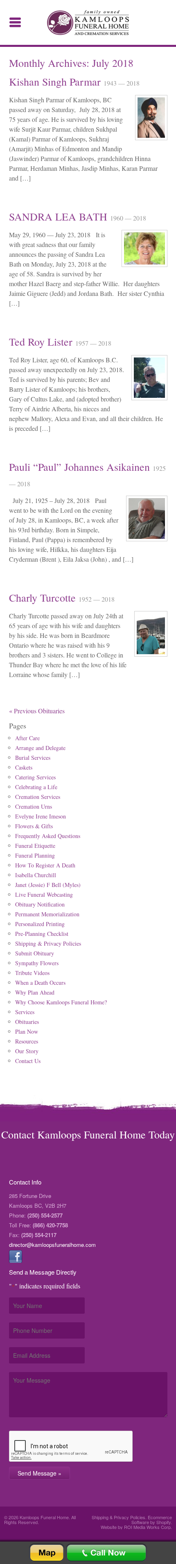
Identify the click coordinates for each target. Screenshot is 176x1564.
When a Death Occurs (40, 982)
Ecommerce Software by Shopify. (151, 1519)
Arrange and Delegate (40, 748)
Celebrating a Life (36, 787)
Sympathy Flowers (37, 963)
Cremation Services (37, 797)
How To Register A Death (45, 865)
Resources (26, 1041)
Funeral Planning (35, 855)
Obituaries (27, 1022)
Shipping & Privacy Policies (48, 943)
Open (15, 22)
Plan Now (26, 1031)
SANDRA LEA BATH (59, 216)
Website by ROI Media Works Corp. (136, 1527)
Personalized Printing (40, 924)
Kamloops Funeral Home (88, 22)
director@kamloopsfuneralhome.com (52, 1245)
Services (24, 1012)
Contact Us (28, 1061)
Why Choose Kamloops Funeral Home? (61, 1002)
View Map (46, 1553)
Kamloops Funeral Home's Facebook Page (15, 1256)
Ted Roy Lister (42, 342)
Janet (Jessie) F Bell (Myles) (48, 885)
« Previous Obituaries (37, 710)
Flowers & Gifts (34, 826)
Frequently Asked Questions (47, 836)
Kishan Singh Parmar (56, 81)
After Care (27, 738)
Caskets (23, 767)
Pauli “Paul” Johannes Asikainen (81, 467)
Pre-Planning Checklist (41, 934)
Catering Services (35, 777)
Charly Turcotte (44, 597)
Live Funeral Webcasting (44, 894)
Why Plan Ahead (34, 992)
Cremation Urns (33, 806)
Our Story (26, 1051)
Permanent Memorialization (47, 914)
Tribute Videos (32, 973)
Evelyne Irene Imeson (40, 816)
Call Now (106, 1553)
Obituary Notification (40, 904)
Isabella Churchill (35, 875)
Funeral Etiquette (35, 845)
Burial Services (32, 757)
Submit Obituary (34, 953)
